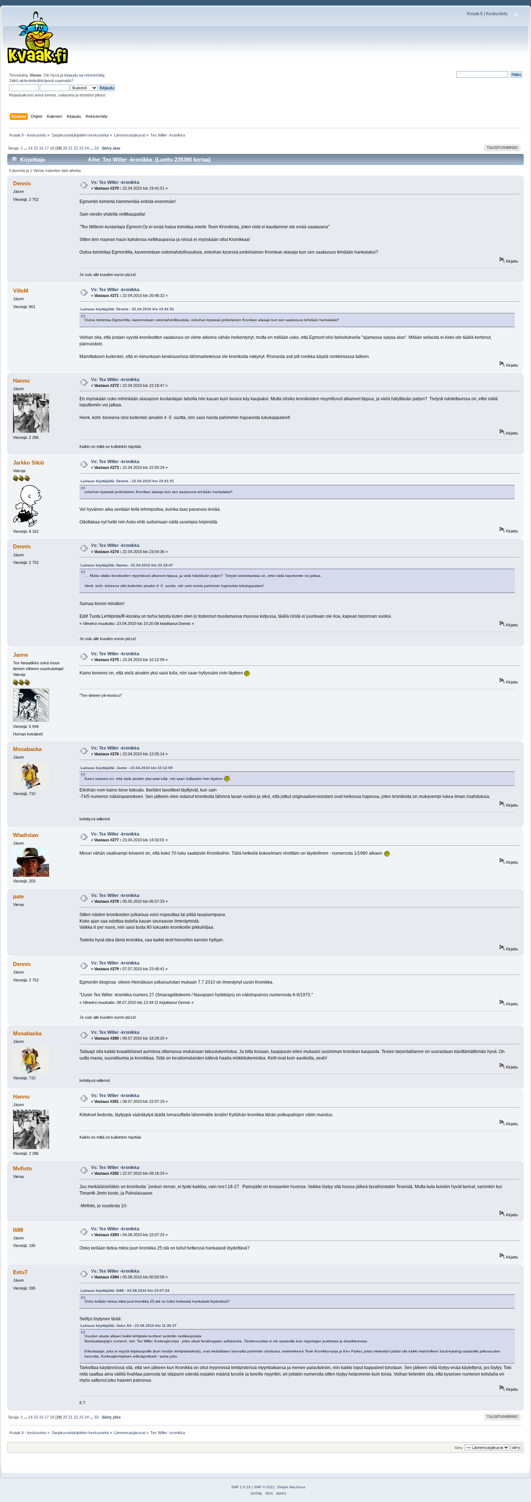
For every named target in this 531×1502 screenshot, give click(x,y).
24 (87, 148)
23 (81, 148)
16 (41, 148)
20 (65, 148)
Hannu (21, 380)
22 (76, 148)
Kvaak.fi (475, 13)
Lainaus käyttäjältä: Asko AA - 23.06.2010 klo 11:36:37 (129, 1326)
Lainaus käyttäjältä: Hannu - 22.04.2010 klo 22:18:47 (127, 565)
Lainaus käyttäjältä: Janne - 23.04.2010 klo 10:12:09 (127, 768)
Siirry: (458, 1448)
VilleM (21, 291)
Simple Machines (291, 1487)
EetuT (20, 1272)
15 (36, 148)
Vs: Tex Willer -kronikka (115, 182)
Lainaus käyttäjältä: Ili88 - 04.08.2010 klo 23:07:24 (125, 1290)
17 (46, 148)
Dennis (22, 183)
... (26, 148)
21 (70, 148)
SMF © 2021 (264, 1487)
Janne (20, 655)
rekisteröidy (94, 75)
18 (52, 148)
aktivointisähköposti (37, 80)
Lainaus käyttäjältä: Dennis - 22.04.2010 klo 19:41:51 (127, 309)
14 (30, 148)
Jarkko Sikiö (28, 462)
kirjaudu (71, 75)
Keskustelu (497, 13)
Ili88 (18, 1230)
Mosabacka (27, 749)
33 (96, 148)
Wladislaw (26, 835)
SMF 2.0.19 (241, 1487)
